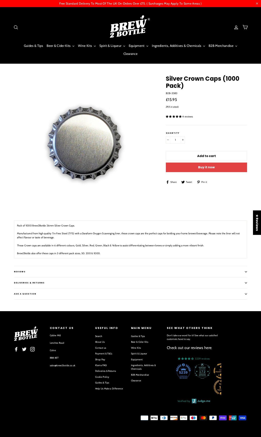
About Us (100, 341)
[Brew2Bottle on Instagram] (32, 349)
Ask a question (25, 294)
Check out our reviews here (189, 347)
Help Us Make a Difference (109, 388)
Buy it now (206, 167)
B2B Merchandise (221, 46)
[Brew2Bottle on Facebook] (16, 349)
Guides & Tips (33, 46)
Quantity (172, 133)
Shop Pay (100, 359)
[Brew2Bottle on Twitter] (24, 349)
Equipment (137, 46)
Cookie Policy (102, 376)
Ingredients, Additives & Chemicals (177, 46)
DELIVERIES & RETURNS (29, 283)
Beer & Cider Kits (59, 46)
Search (98, 336)
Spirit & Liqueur (110, 46)
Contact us (100, 347)
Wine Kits (85, 46)
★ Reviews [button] (257, 222)
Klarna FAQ (101, 365)
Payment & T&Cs (103, 353)
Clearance (130, 54)
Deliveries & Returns (105, 370)
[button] (174, 116)
